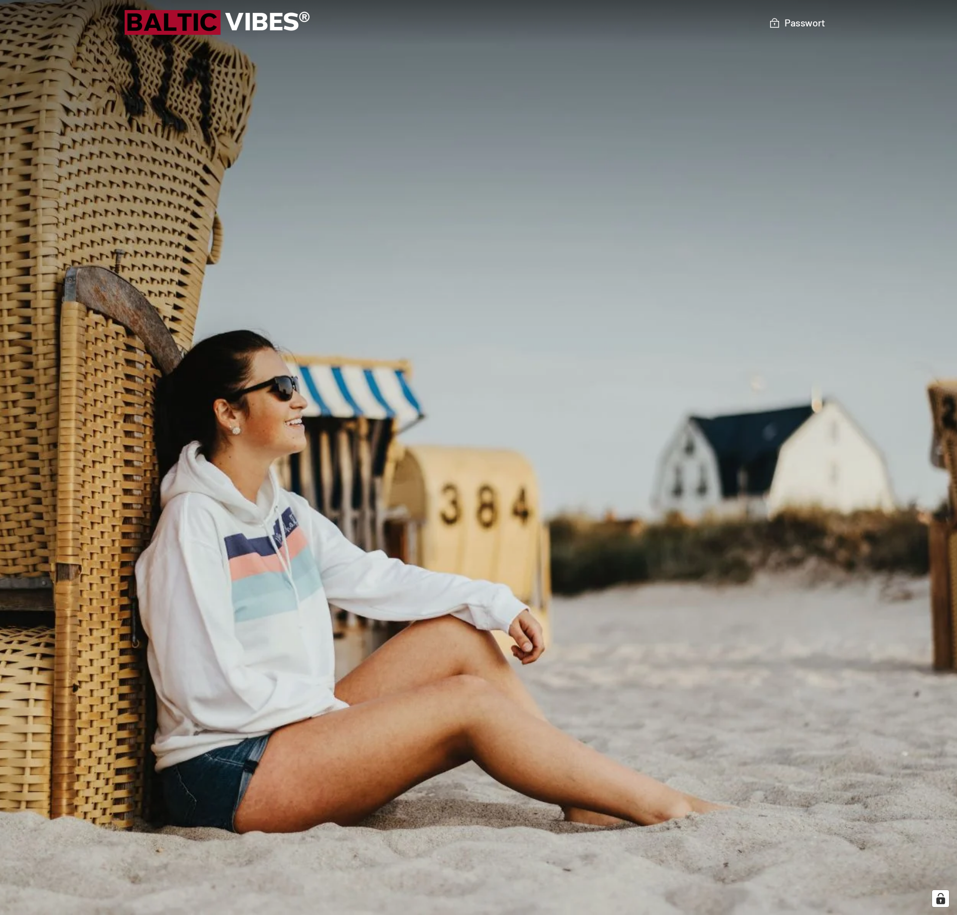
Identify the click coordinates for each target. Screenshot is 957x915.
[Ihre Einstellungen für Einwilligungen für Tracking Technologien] (940, 898)
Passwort (805, 22)
